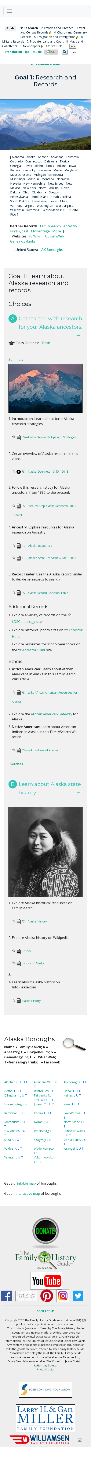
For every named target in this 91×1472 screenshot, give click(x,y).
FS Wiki (34, 236)
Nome (38, 1122)
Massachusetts (20, 175)
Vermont (16, 206)
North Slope (71, 1122)
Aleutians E (11, 1082)
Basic (45, 343)
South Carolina (61, 197)
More (56, 231)
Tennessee (39, 201)
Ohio (26, 192)
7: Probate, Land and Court (45, 41)
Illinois (50, 166)
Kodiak (38, 1113)
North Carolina (49, 188)
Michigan (39, 175)
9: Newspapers (30, 46)
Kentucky (29, 170)
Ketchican (11, 1113)
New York (29, 188)
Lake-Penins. (72, 1113)
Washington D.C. (54, 210)
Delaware (50, 161)
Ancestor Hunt (33, 650)
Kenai (67, 1104)
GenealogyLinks (23, 241)
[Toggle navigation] (9, 11)
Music (37, 52)
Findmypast (19, 231)
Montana (47, 179)
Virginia (29, 206)
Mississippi (17, 179)
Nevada (15, 183)
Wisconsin (17, 210)
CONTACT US (46, 1311)
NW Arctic (11, 1131)
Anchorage (70, 1082)
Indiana (61, 166)
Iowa (72, 166)
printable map (24, 1183)
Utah (63, 201)
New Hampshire (34, 183)
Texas (53, 201)
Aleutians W (42, 1082)
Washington (45, 206)
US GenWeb (54, 236)
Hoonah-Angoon (15, 1104)
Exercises (15, 764)
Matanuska (11, 1122)
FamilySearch (50, 226)
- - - (73, 46)
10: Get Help (54, 46)
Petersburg (41, 1131)
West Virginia (64, 206)
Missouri (33, 179)
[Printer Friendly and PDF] (51, 52)
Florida (64, 161)
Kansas (15, 170)
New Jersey (55, 183)
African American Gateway (51, 714)
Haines (68, 1095)
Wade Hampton (44, 1148)
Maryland (70, 170)
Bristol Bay (41, 1091)
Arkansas (57, 157)
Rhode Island (39, 197)
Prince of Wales (74, 1131)
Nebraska (63, 179)
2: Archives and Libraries (56, 28)
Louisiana (44, 170)
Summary (15, 359)
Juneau (38, 1104)
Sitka (7, 1140)
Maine (57, 170)
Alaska (30, 157)
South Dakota (19, 201)
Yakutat (9, 1157)
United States (26, 249)
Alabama (18, 157)
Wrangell (69, 1148)
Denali (67, 1091)
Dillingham (11, 1095)
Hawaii (28, 166)
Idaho (39, 166)
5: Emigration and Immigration (55, 37)
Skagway (40, 1140)
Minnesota (55, 175)
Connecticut (33, 161)
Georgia (15, 166)
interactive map (27, 1193)
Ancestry (70, 226)
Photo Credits (45, 1369)
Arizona (43, 157)
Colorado (16, 161)
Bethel (8, 1091)
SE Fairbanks (72, 1140)
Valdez (8, 1148)
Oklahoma (39, 192)
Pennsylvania (19, 197)
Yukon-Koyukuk (44, 1157)
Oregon (54, 192)
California (72, 157)
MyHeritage (40, 231)
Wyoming (32, 210)
